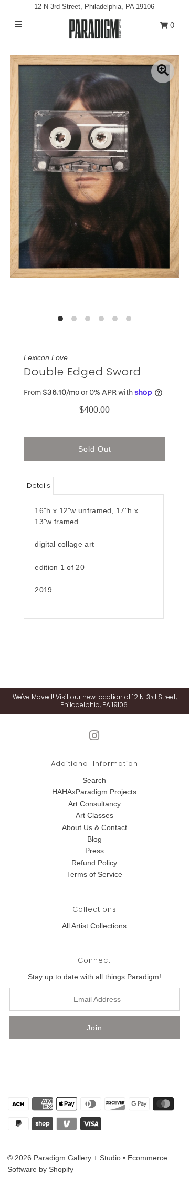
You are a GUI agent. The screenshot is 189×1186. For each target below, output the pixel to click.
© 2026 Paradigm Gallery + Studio (64, 1157)
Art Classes (94, 815)
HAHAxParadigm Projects (94, 792)
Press (94, 850)
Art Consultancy (94, 804)
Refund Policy (94, 862)
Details (38, 485)
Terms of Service (94, 874)
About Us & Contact (94, 827)
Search (94, 780)
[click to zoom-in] (162, 71)
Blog (94, 839)
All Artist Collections (94, 926)
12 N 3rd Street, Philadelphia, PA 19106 (94, 7)
